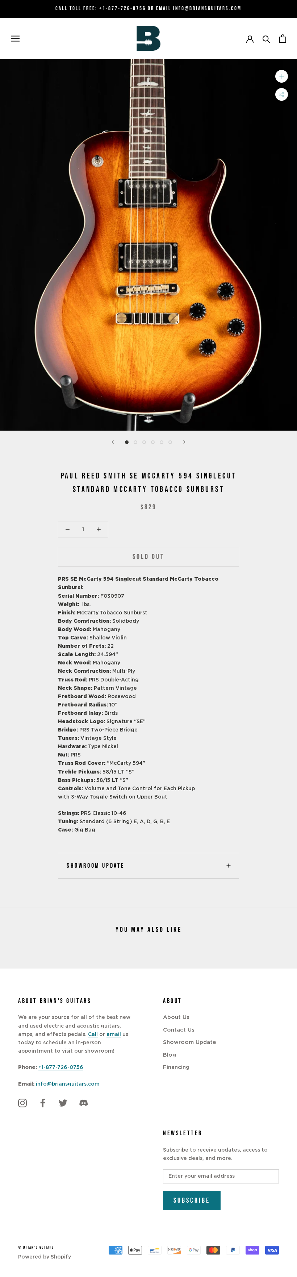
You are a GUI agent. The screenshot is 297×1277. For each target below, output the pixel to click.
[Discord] (83, 1103)
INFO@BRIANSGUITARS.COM (207, 8)
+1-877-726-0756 (122, 8)
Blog (169, 1055)
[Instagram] (22, 1103)
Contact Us (178, 1030)
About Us (176, 1017)
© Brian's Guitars (36, 1247)
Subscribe (191, 1200)
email (113, 1034)
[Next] (184, 442)
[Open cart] (282, 38)
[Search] (266, 38)
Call (93, 1034)
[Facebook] (42, 1103)
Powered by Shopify (44, 1257)
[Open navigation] (15, 39)
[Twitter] (63, 1103)
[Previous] (113, 442)
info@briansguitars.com (68, 1084)
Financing (176, 1067)
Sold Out (148, 556)
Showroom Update (96, 866)
